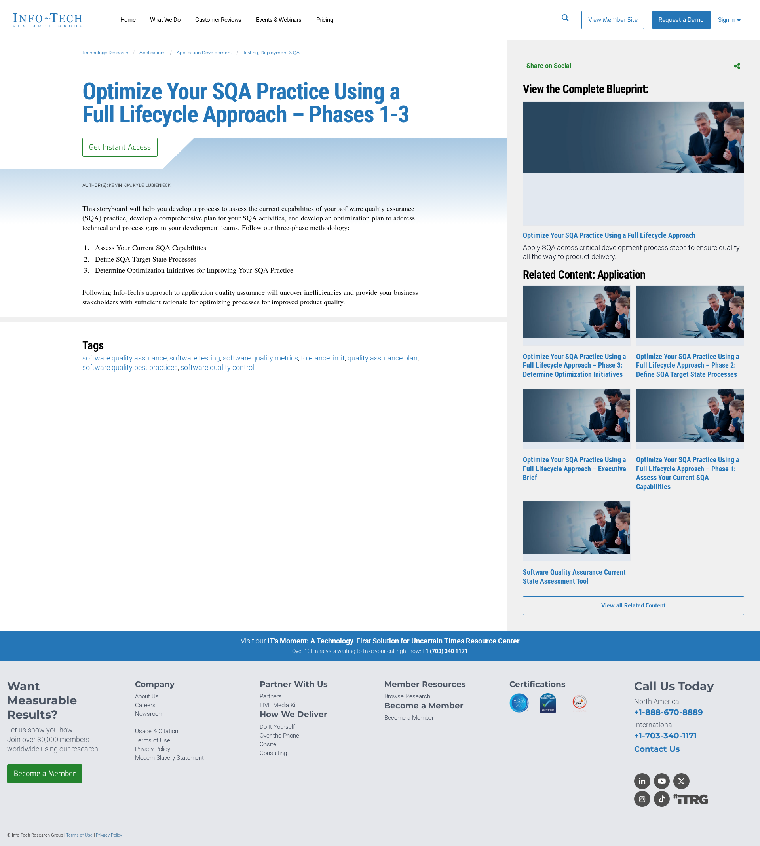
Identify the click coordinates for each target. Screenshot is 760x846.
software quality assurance (124, 358)
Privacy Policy (152, 749)
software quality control (217, 367)
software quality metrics (260, 358)
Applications (152, 52)
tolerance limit (323, 358)
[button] (731, 20)
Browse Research (407, 696)
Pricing (324, 19)
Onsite (268, 744)
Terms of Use (152, 740)
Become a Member (45, 773)
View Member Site (613, 20)
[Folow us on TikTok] (662, 799)
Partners (271, 696)
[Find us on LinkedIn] (642, 781)
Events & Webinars (279, 19)
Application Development (204, 52)
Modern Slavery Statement (169, 757)
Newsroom (149, 713)
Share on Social (548, 66)
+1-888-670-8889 (668, 712)
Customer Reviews (218, 19)
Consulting (273, 753)
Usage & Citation (156, 731)
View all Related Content (633, 605)
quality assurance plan (383, 358)
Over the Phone (279, 735)
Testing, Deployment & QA (271, 52)
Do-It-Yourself (277, 726)
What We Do (165, 19)
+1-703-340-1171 (665, 735)
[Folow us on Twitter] (681, 781)
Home (128, 19)
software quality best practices (130, 367)
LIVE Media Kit (278, 705)
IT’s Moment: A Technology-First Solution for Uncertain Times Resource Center (394, 641)
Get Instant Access (120, 147)
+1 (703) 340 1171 (445, 651)
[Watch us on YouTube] (662, 781)
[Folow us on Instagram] (642, 799)
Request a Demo (681, 20)
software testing (194, 358)
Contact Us (657, 749)
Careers (145, 705)
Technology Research (105, 52)
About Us (147, 696)
